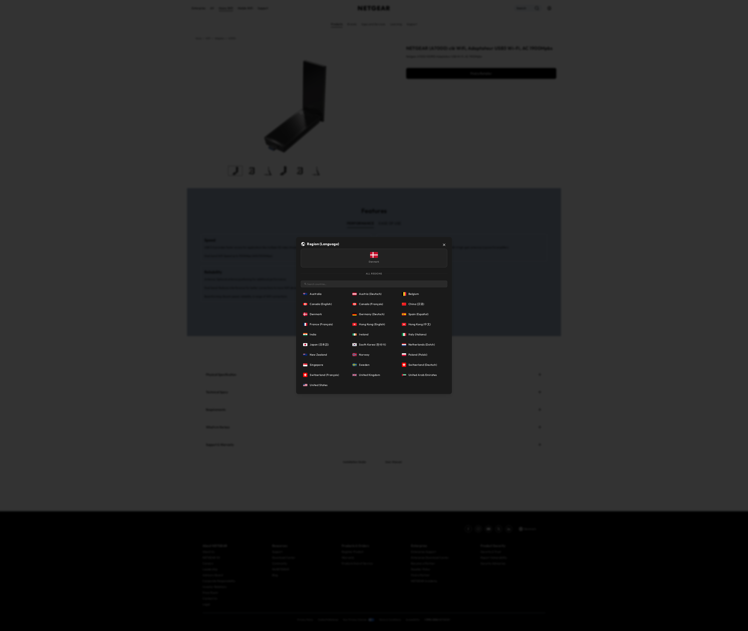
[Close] (444, 245)
